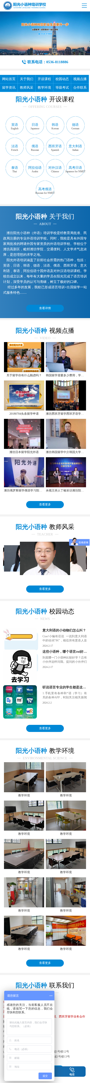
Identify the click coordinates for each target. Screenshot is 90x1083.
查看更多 (45, 504)
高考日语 (75, 169)
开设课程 (44, 79)
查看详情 (45, 308)
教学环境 (44, 87)
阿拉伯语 (35, 169)
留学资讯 (8, 87)
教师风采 (26, 87)
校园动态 (62, 79)
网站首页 (8, 79)
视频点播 (80, 79)
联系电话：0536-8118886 (47, 62)
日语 (35, 126)
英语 (14, 126)
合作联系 (80, 87)
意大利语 (75, 147)
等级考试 (62, 87)
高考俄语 (45, 190)
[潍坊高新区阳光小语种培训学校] (24, 5)
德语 (75, 126)
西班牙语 (55, 147)
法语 (14, 147)
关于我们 (26, 79)
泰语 (14, 169)
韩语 (55, 126)
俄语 (35, 147)
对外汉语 (55, 169)
